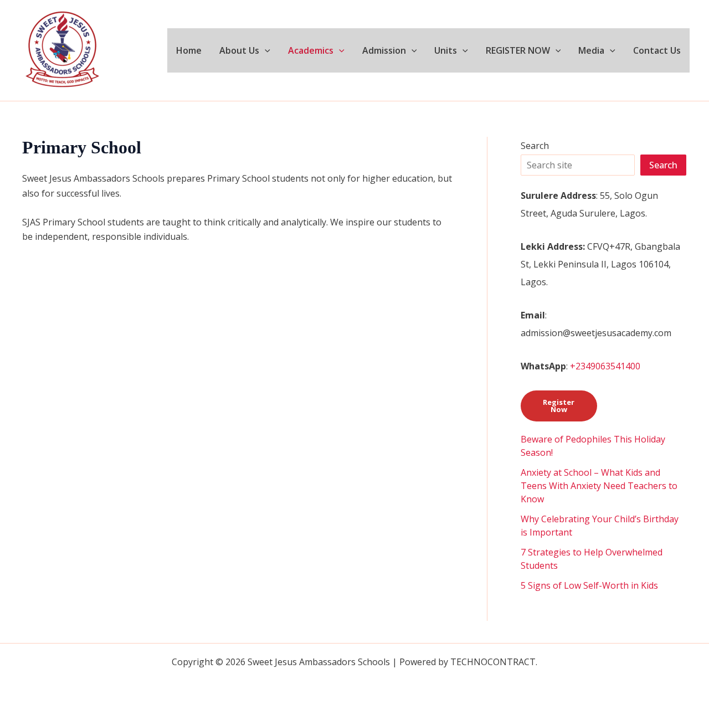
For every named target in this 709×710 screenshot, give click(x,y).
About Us (239, 50)
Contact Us (657, 50)
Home (189, 50)
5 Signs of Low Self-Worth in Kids (589, 585)
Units (445, 50)
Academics (310, 50)
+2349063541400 (605, 366)
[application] (264, 50)
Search (535, 146)
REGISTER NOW (518, 50)
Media (591, 50)
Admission (384, 50)
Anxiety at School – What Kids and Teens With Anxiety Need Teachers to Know (599, 485)
